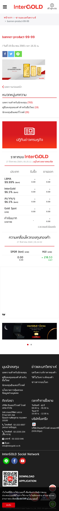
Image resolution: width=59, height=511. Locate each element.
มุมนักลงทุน (10, 367)
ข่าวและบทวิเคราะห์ (26, 17)
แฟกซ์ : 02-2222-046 (14, 439)
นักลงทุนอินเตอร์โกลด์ (13, 385)
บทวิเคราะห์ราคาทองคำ (44, 372)
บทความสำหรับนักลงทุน (14, 372)
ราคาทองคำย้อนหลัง (47, 226)
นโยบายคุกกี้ (32, 499)
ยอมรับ (8, 505)
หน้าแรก (8, 17)
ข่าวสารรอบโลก (40, 382)
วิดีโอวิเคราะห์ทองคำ (42, 377)
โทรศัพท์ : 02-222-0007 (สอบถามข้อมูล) (13, 426)
